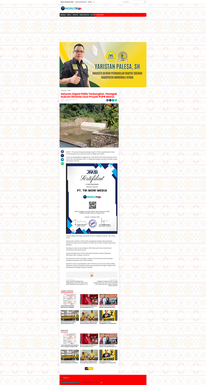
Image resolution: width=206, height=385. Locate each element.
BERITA (62, 100)
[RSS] (91, 275)
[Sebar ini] (107, 100)
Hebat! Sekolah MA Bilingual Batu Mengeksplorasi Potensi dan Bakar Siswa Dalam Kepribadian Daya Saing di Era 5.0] (77, 282)
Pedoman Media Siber (87, 382)
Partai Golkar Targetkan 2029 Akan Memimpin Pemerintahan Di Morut (89, 322)
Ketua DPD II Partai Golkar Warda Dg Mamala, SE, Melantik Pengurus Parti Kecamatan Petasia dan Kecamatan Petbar (68, 322)
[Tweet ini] (110, 100)
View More (89, 368)
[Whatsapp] (116, 100)
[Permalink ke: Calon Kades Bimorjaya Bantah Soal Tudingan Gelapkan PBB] (70, 299)
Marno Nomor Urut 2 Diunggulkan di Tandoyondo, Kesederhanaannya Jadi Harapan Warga (107, 322)
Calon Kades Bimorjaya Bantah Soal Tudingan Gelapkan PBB (67, 306)
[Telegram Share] (113, 100)
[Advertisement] (103, 28)
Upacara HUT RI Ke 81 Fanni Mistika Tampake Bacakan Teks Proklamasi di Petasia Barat (107, 306)
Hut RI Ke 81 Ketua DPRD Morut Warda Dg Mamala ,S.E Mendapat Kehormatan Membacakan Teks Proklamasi (89, 306)
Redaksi (97, 382)
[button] (145, 2)
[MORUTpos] (72, 8)
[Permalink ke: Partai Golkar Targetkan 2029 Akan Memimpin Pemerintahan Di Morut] (89, 315)
